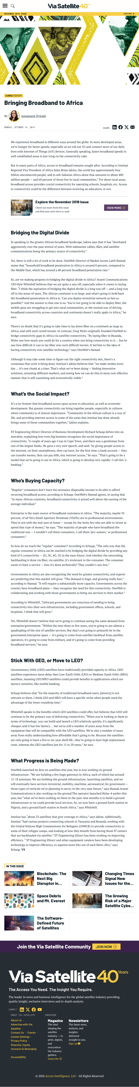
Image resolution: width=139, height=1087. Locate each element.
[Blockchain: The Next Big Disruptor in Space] (19, 878)
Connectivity (13, 95)
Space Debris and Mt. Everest (51, 898)
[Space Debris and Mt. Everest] (19, 900)
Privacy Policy (19, 1040)
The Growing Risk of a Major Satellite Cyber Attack (118, 900)
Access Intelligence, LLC (60, 1076)
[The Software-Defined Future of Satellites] (19, 923)
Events (32, 1032)
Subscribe (53, 1059)
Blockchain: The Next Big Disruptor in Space (51, 878)
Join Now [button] (104, 946)
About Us (16, 1020)
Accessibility (18, 1057)
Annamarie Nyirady (33, 116)
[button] (5, 6)
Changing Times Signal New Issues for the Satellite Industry (119, 878)
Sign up (73, 1043)
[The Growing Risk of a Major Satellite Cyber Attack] (87, 900)
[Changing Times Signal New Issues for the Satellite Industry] (87, 878)
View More (114, 207)
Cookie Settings (20, 1036)
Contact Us (17, 1032)
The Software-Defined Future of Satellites (50, 923)
